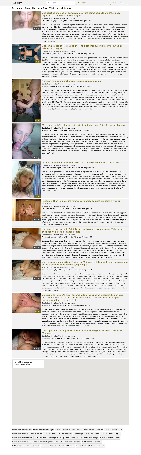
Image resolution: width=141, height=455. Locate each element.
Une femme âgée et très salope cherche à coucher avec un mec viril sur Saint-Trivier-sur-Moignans (82, 47)
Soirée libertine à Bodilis (113, 430)
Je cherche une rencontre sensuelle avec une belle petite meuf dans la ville (80, 162)
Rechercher (82, 3)
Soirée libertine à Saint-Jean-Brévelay (58, 434)
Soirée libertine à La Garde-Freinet (68, 430)
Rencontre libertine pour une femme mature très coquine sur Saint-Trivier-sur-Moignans (82, 202)
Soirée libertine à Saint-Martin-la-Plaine (27, 434)
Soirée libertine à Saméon (21, 442)
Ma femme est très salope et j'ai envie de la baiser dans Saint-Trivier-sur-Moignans (84, 125)
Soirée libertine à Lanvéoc (21, 430)
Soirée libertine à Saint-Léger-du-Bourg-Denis (52, 438)
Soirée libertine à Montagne (43, 430)
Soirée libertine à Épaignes (110, 434)
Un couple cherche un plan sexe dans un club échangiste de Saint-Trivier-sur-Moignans (82, 331)
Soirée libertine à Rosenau (110, 438)
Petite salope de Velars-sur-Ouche (86, 434)
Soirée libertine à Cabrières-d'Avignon (90, 446)
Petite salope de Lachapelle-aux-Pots (26, 446)
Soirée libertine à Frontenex (22, 438)
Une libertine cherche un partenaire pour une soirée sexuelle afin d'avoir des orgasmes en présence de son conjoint (81, 14)
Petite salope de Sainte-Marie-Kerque (85, 438)
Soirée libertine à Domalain (93, 430)
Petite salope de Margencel (43, 442)
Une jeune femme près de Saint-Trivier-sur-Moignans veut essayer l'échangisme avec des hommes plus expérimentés (83, 230)
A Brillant (17, 3)
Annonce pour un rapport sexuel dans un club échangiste (71, 81)
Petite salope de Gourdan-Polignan (68, 442)
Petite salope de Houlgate (91, 442)
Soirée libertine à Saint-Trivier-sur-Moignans (57, 446)
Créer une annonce (119, 3)
